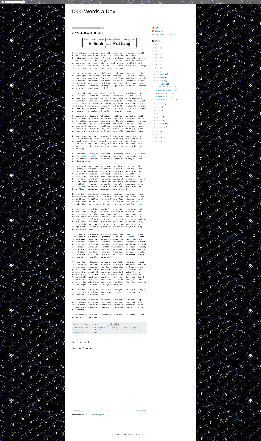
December (161, 74)
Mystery (85, 330)
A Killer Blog (104, 328)
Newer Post (78, 411)
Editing (76, 330)
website (131, 237)
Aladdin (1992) (88, 156)
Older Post (141, 411)
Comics (126, 328)
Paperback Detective (100, 330)
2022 (157, 58)
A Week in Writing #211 (166, 97)
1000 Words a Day (93, 11)
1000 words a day (88, 328)
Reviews (129, 330)
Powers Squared (117, 330)
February (161, 124)
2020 (157, 65)
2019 (157, 68)
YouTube (94, 332)
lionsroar (159, 31)
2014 (157, 141)
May (158, 114)
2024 (157, 51)
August (160, 104)
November (161, 78)
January (160, 127)
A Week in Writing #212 (166, 93)
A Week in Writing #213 (166, 90)
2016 (157, 135)
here (83, 186)
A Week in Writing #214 (166, 87)
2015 (157, 138)
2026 (157, 45)
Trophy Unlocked (97, 154)
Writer (86, 332)
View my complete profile (163, 35)
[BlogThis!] (110, 324)
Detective (134, 328)
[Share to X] (113, 324)
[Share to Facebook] (115, 324)
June (159, 111)
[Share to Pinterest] (118, 324)
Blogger (142, 434)
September (161, 84)
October (160, 81)
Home (109, 411)
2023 (157, 55)
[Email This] (108, 324)
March (159, 120)
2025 (157, 48)
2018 (157, 71)
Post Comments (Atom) (95, 415)
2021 (157, 61)
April (159, 117)
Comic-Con (116, 328)
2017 (157, 131)
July (159, 107)
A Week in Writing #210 (166, 100)
